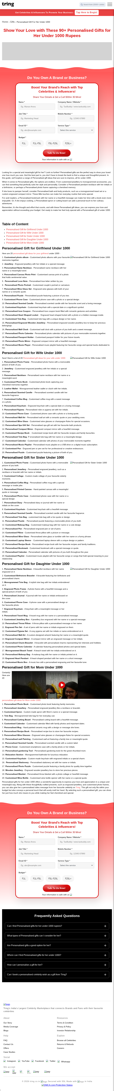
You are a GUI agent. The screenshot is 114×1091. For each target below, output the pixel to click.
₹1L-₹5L (37, 143)
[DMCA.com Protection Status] (57, 1085)
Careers (60, 1048)
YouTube (25, 1061)
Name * (22, 102)
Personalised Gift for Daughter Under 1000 (27, 239)
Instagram (11, 1061)
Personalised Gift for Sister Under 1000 (25, 236)
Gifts (12, 22)
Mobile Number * (65, 114)
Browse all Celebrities (66, 1040)
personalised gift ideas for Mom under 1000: (21, 700)
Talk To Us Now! (56, 153)
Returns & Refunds (65, 1044)
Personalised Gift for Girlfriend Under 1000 (27, 229)
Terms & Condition (65, 1023)
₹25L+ (68, 143)
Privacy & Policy (64, 1027)
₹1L (24, 143)
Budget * (22, 137)
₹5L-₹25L (53, 143)
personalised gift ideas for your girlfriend (31, 253)
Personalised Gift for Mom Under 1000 (25, 243)
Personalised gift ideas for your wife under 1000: (44, 358)
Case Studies (9, 1052)
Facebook (39, 1061)
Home (5, 22)
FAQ (5, 1040)
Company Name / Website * (69, 102)
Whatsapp (65, 1061)
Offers (6, 1048)
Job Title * (23, 114)
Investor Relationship (66, 1030)
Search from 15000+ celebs (93, 5)
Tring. (78, 787)
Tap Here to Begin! (86, 12)
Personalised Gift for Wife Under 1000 (25, 233)
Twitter (52, 1061)
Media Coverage (10, 1027)
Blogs (5, 1030)
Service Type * (64, 126)
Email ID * (23, 126)
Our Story (7, 1023)
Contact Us (8, 1044)
